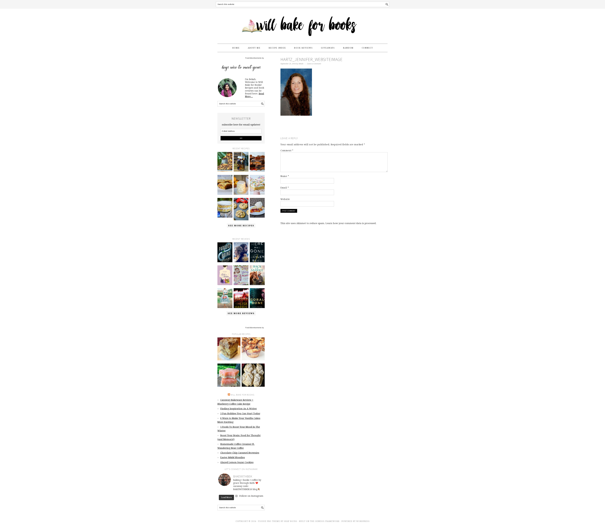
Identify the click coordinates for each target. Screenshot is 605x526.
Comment (286, 150)
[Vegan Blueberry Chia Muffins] (253, 348)
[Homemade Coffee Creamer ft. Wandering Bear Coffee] (241, 162)
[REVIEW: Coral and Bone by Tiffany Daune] (257, 298)
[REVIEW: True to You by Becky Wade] (224, 298)
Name (284, 176)
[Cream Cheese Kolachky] (253, 375)
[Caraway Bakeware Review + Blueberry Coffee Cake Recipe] (224, 162)
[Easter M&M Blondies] (224, 185)
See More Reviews (241, 313)
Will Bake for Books (302, 25)
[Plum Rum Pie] (257, 208)
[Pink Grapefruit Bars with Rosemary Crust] (228, 375)
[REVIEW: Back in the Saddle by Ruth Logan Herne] (257, 275)
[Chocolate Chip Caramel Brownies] (257, 162)
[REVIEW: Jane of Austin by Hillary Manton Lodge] (224, 275)
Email (284, 187)
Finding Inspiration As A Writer (238, 408)
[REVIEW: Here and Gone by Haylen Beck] (257, 252)
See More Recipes (241, 225)
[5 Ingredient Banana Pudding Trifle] (224, 208)
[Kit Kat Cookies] (241, 209)
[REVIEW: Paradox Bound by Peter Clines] (224, 252)
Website (285, 199)
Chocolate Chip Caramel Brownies (239, 452)
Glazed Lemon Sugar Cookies (237, 462)
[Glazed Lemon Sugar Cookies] (241, 185)
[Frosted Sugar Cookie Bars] (257, 185)
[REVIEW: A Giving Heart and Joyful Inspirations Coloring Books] (241, 275)
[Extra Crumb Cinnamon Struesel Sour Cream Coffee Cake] (228, 348)
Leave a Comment (314, 64)
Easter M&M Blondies (232, 457)
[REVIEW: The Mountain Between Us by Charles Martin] (241, 252)
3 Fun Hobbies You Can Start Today (240, 413)
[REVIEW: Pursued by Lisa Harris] (241, 298)
